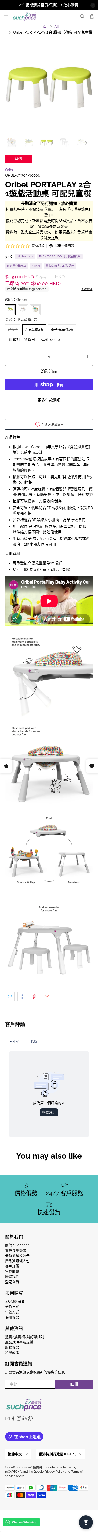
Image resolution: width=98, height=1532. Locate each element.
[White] (23, 309)
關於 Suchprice (17, 1245)
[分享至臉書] (22, 996)
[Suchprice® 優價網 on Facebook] (13, 1419)
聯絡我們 (12, 1277)
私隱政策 (12, 1353)
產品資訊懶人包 (17, 1261)
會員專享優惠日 (17, 1250)
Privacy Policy (54, 1471)
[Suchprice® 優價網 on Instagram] (19, 1419)
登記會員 (12, 1282)
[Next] (84, 143)
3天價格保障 (14, 1301)
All (56, 27)
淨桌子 (13, 329)
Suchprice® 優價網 (29, 1467)
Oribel (10, 170)
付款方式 (12, 1312)
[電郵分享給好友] (47, 996)
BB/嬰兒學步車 (16, 266)
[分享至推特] (10, 996)
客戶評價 (12, 1266)
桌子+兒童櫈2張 (62, 329)
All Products (25, 256)
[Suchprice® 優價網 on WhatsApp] (30, 1419)
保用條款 (12, 1317)
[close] (92, 5)
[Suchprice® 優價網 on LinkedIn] (24, 1419)
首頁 (43, 27)
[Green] (10, 309)
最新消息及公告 (17, 1256)
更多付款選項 (49, 400)
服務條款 (12, 1347)
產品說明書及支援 (19, 1342)
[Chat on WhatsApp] (21, 1523)
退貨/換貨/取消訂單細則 (24, 1337)
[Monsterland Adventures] (35, 309)
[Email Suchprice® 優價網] (7, 1419)
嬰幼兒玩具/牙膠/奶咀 (60, 266)
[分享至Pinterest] (34, 996)
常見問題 (12, 1271)
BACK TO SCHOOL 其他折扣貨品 (59, 256)
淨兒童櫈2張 (34, 329)
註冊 (74, 1384)
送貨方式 (12, 1307)
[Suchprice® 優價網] (43, 16)
